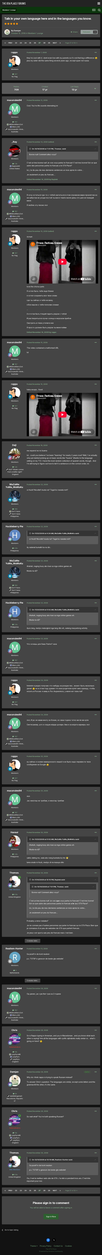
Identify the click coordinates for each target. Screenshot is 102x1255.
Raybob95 (16, 166)
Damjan (17, 31)
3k (15, 1094)
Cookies (68, 1246)
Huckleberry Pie (14, 526)
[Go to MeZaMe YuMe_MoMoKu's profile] (14, 496)
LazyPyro (16, 1057)
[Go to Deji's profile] (14, 454)
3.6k (16, 854)
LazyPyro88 (16, 1054)
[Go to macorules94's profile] (14, 109)
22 (16, 43)
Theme (33, 1246)
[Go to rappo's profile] (14, 61)
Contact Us (58, 1246)
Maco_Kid (16, 127)
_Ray (14, 142)
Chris (14, 1030)
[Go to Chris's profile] (14, 1039)
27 (40, 43)
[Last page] (60, 43)
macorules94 (14, 100)
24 (25, 43)
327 (15, 74)
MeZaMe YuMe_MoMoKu (14, 485)
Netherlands (14, 973)
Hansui (14, 832)
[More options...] (95, 52)
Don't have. (16, 511)
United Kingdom (14, 897)
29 (49, 43)
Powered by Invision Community (51, 1251)
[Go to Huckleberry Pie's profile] (14, 535)
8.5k (16, 894)
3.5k (16, 548)
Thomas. (14, 872)
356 (15, 509)
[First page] (5, 43)
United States (14, 169)
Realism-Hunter (14, 948)
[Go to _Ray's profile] (14, 150)
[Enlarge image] (96, 58)
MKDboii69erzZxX (16, 124)
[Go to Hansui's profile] (14, 841)
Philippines (14, 516)
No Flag (15, 77)
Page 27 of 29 (70, 43)
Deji (14, 445)
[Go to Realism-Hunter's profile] (14, 957)
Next (55, 43)
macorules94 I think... (16, 129)
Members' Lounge (35, 33)
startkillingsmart (16, 1096)
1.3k (15, 164)
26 (35, 43)
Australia (14, 132)
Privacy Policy (45, 1246)
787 (15, 122)
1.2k (15, 467)
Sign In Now (51, 1216)
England (14, 474)
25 (30, 43)
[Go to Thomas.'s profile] (14, 881)
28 (44, 43)
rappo (14, 52)
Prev (10, 43)
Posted (37, 52)
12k (15, 1052)
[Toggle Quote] (30, 149)
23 (21, 43)
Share (75, 32)
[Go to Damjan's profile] (7, 32)
